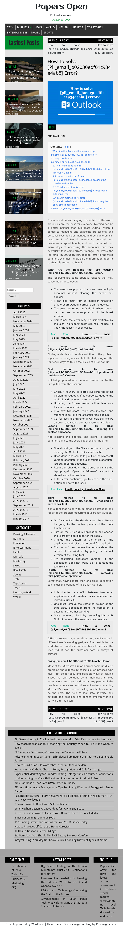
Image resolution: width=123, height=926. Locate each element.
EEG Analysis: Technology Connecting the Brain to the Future (23, 140)
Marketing (12, 165)
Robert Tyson (59, 135)
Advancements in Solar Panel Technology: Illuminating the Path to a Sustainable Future (23, 173)
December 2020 (22, 469)
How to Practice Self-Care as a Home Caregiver (43, 826)
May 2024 (19, 326)
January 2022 (21, 411)
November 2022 (23, 366)
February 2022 (22, 406)
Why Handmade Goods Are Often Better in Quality (45, 783)
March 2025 (20, 317)
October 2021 (21, 424)
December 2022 (22, 362)
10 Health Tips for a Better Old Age (35, 831)
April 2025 (19, 312)
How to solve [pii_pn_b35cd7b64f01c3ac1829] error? (64, 48)
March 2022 (20, 402)
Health (63, 27)
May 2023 (19, 339)
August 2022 (20, 379)
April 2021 (19, 451)
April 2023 (19, 344)
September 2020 (23, 483)
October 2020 (21, 478)
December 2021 (22, 415)
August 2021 (20, 433)
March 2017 (20, 514)
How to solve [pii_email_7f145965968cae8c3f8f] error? (97, 48)
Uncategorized (22, 592)
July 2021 (18, 438)
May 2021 (19, 447)
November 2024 (23, 321)
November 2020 (23, 474)
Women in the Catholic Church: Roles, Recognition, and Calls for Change (23, 239)
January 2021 (21, 465)
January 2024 (21, 330)
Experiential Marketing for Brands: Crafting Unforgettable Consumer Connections (23, 270)
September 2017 (23, 505)
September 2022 (23, 375)
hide (67, 147)
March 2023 (20, 348)
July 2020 (18, 492)
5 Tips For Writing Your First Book (35, 817)
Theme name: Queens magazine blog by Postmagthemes (81, 924)
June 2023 (19, 335)
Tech (10, 27)
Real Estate (20, 570)
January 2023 (21, 357)
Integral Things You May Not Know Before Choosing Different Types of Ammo (61, 840)
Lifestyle (77, 27)
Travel (35, 32)
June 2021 (19, 442)
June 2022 (19, 388)
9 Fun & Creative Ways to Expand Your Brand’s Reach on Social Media (56, 813)
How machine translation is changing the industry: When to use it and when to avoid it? (24, 107)
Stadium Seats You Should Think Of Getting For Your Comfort (51, 835)
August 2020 (20, 487)
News (38, 27)
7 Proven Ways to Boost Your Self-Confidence (42, 804)
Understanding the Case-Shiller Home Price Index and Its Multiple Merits (58, 778)
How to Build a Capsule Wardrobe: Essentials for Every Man (24, 206)
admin (16, 81)
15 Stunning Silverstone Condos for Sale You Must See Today (51, 822)
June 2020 (19, 496)
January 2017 (21, 519)
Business (23, 27)
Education (12, 99)
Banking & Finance (24, 534)
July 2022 (18, 384)
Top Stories (95, 27)
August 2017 (20, 510)
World (50, 27)
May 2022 (19, 393)
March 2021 (20, 456)
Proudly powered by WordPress (25, 924)
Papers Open (61, 7)
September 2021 (23, 429)
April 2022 (19, 397)
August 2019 (20, 501)
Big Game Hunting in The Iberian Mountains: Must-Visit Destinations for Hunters (23, 74)
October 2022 (21, 370)
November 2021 (23, 420)
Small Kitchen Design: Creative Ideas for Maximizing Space (49, 808)
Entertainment (17, 32)
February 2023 (22, 353)
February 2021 (22, 460)
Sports (48, 32)
